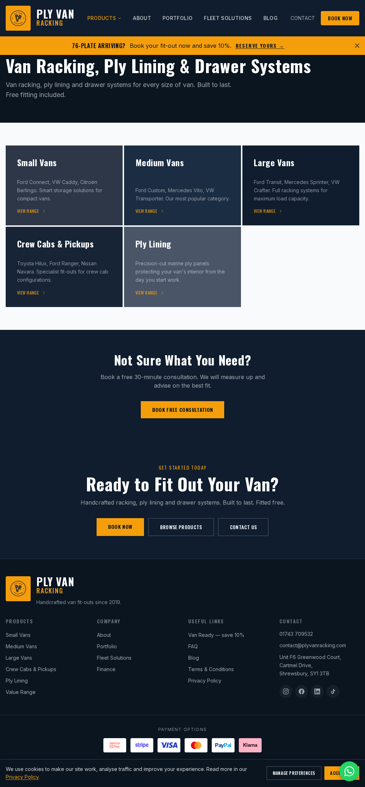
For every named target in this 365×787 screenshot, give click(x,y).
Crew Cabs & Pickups (31, 669)
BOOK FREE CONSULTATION (182, 409)
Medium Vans (21, 646)
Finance (106, 669)
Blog (193, 658)
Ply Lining (17, 681)
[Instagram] (285, 691)
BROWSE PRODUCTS (181, 527)
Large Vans (19, 658)
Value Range (21, 692)
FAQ (193, 646)
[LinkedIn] (317, 691)
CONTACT (303, 18)
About (104, 635)
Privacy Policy (204, 681)
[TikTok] (333, 691)
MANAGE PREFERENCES (294, 773)
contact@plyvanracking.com (312, 645)
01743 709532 (296, 634)
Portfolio (107, 646)
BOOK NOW (340, 18)
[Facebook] (301, 691)
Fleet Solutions (114, 658)
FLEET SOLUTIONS (228, 18)
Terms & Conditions (211, 669)
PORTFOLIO (177, 18)
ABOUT (142, 18)
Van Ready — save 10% (216, 635)
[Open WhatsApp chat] (349, 771)
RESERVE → (260, 45)
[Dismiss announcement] (357, 45)
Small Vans (18, 635)
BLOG (270, 18)
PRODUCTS (101, 18)
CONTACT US (243, 527)
